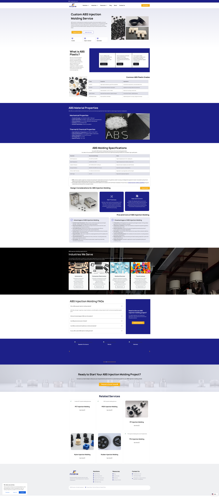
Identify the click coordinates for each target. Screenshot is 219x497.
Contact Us (122, 5)
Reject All (15, 492)
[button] (104, 64)
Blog (111, 5)
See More (81, 410)
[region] (14, 489)
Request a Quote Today (108, 384)
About (115, 5)
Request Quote (78, 286)
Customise (7, 492)
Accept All (22, 492)
